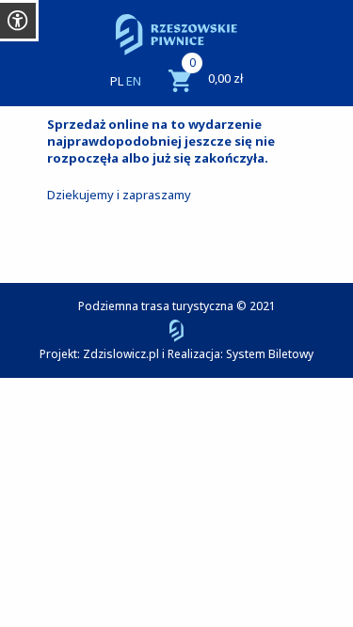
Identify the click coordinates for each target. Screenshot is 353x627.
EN (133, 80)
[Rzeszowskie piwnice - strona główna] (176, 34)
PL (116, 80)
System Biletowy (269, 354)
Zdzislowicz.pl (121, 354)
